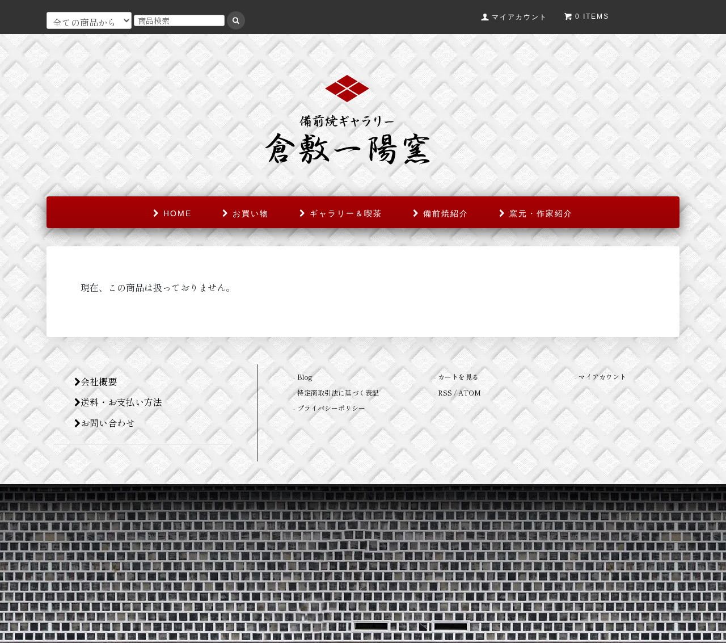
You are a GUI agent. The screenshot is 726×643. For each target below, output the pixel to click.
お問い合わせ (108, 423)
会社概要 (99, 381)
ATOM (469, 392)
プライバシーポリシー (331, 408)
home (176, 213)
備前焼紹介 (444, 213)
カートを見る (458, 376)
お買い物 (249, 213)
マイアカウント (602, 376)
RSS (445, 392)
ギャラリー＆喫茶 (344, 213)
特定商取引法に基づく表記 (338, 392)
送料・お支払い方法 (121, 402)
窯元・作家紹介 (539, 213)
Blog (305, 376)
